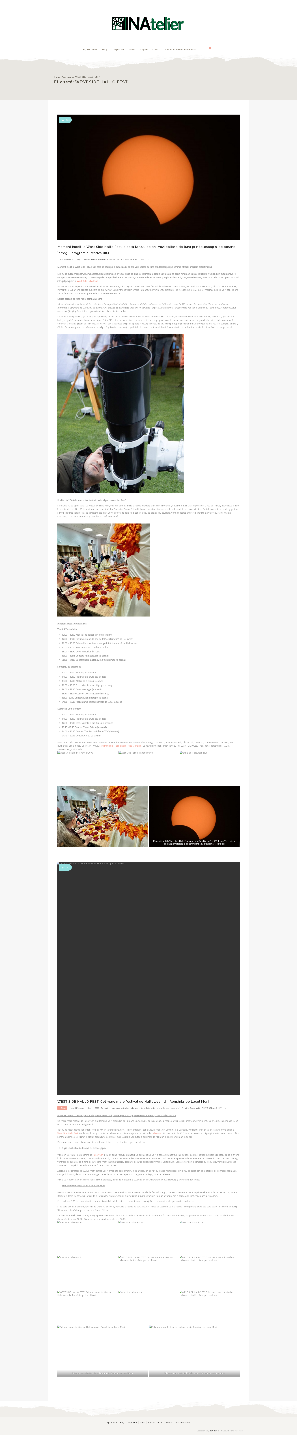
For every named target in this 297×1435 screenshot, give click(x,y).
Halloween (98, 1154)
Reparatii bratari (150, 49)
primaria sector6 (116, 259)
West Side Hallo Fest (87, 280)
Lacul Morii (103, 259)
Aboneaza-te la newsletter (181, 49)
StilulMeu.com (106, 745)
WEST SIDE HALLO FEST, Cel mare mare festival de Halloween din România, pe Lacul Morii (133, 1101)
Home (57, 77)
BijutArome (90, 49)
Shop (132, 49)
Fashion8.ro (121, 745)
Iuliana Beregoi (163, 1108)
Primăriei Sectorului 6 (191, 1108)
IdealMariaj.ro (135, 745)
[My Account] (203, 49)
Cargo (103, 1108)
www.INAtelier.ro (66, 259)
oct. (65, 119)
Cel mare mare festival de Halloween (123, 1108)
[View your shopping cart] (208, 49)
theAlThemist (214, 1431)
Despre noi (118, 49)
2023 (97, 1108)
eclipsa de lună (90, 259)
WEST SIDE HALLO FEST (135, 259)
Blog (104, 49)
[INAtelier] (148, 22)
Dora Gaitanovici (147, 1108)
